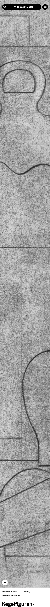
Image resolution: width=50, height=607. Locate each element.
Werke (15, 592)
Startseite (6, 592)
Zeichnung (26, 592)
